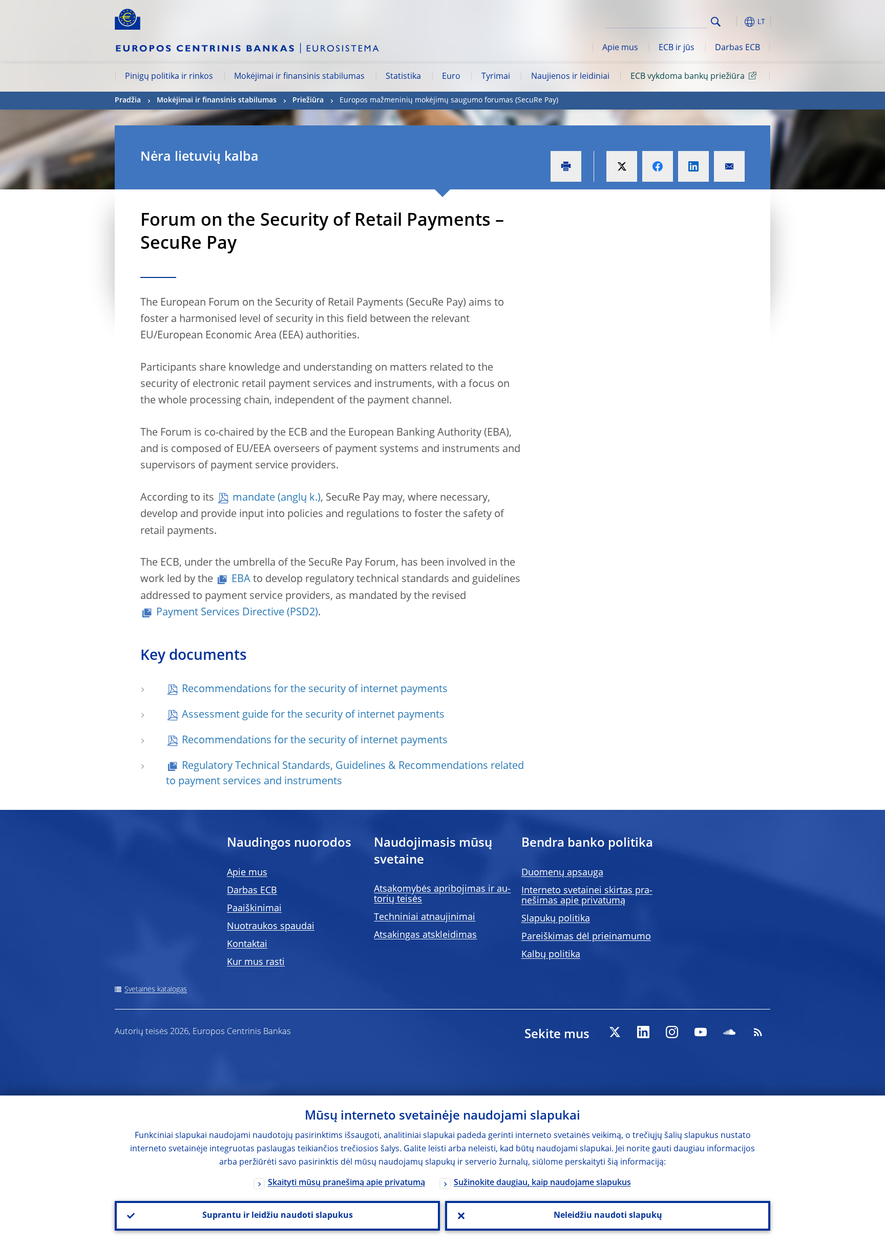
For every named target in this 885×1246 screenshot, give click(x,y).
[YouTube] (700, 1032)
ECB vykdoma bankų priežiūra (687, 77)
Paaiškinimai (254, 908)
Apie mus (620, 48)
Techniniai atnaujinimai (424, 917)
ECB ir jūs (676, 48)
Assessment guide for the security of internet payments (313, 715)
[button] (734, 21)
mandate (254, 498)
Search (715, 22)
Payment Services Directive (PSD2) (237, 613)
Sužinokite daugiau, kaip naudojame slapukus (542, 1183)
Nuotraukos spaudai (270, 926)
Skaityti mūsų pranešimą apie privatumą (346, 1183)
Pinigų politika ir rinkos (169, 77)
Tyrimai (495, 77)
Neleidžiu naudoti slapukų (608, 1216)
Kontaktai (247, 944)
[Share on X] (621, 166)
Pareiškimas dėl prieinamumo (586, 936)
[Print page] (566, 166)
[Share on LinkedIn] (693, 166)
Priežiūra (308, 100)
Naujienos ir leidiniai (570, 77)
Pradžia (128, 100)
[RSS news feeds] (758, 1032)
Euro (451, 77)
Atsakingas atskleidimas (425, 935)
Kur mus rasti (256, 962)
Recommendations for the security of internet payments (315, 689)
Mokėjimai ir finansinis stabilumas (299, 77)
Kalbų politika (550, 954)
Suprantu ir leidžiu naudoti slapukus (277, 1216)
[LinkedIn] (643, 1032)
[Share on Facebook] (657, 166)
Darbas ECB (737, 48)
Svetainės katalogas (155, 989)
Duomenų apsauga (562, 872)
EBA (240, 579)
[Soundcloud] (729, 1032)
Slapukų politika (555, 918)
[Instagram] (672, 1032)
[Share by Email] (729, 166)
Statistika (403, 77)
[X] (614, 1032)
